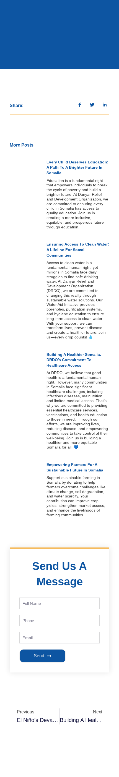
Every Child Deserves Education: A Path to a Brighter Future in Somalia (77, 167)
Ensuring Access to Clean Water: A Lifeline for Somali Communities (77, 249)
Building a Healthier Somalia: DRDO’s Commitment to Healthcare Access (73, 359)
